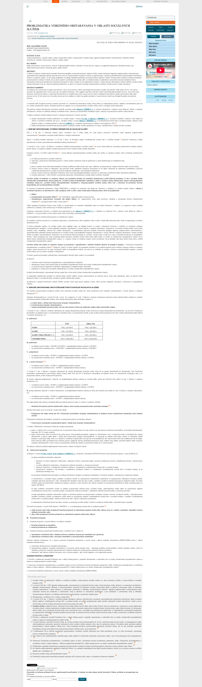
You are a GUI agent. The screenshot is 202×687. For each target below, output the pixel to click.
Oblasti (151, 27)
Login (28, 679)
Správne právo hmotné (47, 36)
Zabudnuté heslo (160, 40)
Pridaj (118, 33)
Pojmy (170, 27)
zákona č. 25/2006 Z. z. (85, 109)
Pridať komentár (52, 668)
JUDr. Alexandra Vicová (41, 33)
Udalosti (170, 30)
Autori (150, 30)
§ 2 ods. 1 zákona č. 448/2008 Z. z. (94, 119)
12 (44, 361)
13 (109, 405)
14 (105, 506)
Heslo (54, 679)
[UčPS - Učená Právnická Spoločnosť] (28, 6)
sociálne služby (51, 38)
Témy (160, 27)
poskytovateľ (60, 38)
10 (52, 247)
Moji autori (152, 52)
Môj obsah (152, 55)
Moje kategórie (154, 43)
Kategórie (160, 30)
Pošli (129, 33)
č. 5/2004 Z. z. (69, 123)
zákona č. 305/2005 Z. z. (87, 121)
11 (35, 293)
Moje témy (152, 49)
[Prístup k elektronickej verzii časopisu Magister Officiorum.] (139, 6)
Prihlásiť (153, 36)
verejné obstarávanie (38, 38)
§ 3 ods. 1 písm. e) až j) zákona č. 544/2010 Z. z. (58, 454)
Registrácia (167, 36)
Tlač (140, 33)
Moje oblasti (153, 46)
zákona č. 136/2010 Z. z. (85, 211)
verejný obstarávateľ (71, 38)
